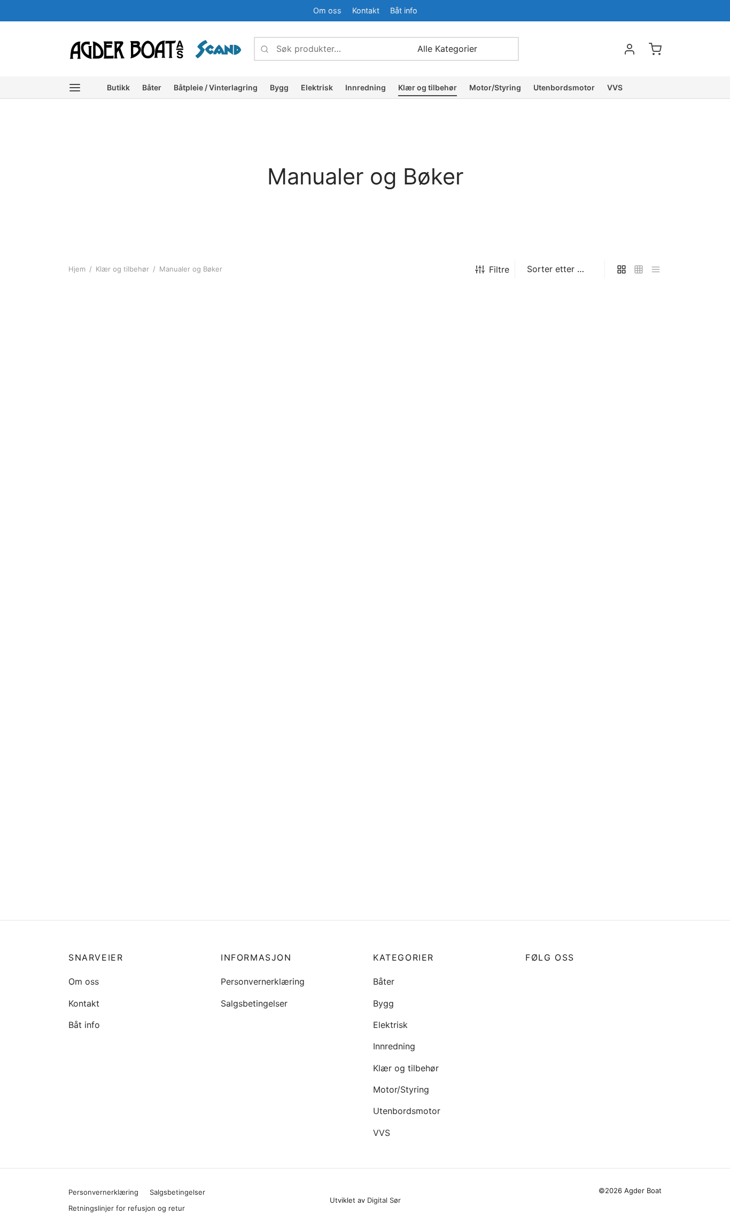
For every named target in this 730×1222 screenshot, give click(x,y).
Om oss (327, 10)
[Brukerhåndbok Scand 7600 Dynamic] (136, 619)
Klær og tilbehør (427, 87)
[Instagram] (555, 981)
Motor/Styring (495, 87)
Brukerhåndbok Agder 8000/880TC (417, 705)
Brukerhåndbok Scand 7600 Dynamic (124, 705)
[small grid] (638, 269)
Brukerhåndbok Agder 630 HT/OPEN (579, 705)
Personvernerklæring (263, 981)
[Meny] (74, 87)
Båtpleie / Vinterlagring (216, 87)
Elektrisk (317, 87)
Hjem (77, 269)
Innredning (365, 87)
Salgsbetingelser (254, 1003)
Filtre (499, 269)
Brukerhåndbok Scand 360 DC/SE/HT (275, 671)
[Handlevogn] (655, 49)
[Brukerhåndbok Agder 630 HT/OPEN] (593, 619)
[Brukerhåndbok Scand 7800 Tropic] (593, 386)
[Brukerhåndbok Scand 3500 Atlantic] (136, 817)
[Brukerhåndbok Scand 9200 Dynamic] (441, 386)
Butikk (118, 87)
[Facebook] (632, 10)
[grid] (621, 269)
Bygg (279, 87)
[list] (656, 269)
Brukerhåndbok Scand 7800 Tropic (581, 472)
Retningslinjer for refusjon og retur (126, 1208)
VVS (615, 87)
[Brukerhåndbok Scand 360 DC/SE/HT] (289, 602)
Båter (151, 87)
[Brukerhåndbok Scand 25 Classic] (289, 408)
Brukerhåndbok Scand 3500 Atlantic (125, 903)
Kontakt (365, 10)
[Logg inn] (629, 49)
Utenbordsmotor (564, 87)
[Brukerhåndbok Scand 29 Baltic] (136, 369)
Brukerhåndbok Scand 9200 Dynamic (429, 472)
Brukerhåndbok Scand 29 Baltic (132, 433)
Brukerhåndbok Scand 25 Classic (288, 512)
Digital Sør (384, 1200)
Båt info (403, 10)
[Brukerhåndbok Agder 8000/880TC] (441, 619)
